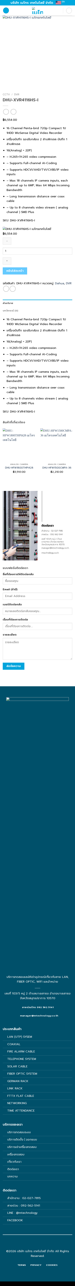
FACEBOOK (15, 1220)
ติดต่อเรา (13, 1169)
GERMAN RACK (17, 1081)
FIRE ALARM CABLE (21, 1051)
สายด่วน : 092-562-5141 (23, 1205)
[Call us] (39, 1245)
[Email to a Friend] (13, 289)
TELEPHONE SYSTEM (21, 1059)
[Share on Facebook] (6, 289)
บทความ (12, 1176)
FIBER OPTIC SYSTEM (22, 1074)
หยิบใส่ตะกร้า (15, 271)
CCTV (6, 94)
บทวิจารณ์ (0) (10, 310)
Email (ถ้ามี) (10, 589)
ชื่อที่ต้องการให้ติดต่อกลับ (18, 574)
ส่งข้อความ (13, 666)
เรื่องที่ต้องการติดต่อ (15, 620)
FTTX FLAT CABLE (20, 1096)
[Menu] (6, 10)
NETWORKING (17, 1103)
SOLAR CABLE (17, 1066)
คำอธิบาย (8, 303)
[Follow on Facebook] (35, 1245)
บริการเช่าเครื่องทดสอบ (22, 1147)
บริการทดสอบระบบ (19, 1132)
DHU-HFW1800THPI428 (19, 467)
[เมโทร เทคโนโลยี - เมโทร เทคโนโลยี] (37, 10)
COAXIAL (13, 1044)
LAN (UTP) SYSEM (19, 1037)
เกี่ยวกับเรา (14, 1162)
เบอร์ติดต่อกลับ (12, 604)
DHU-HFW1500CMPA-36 (56, 467)
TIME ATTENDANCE (21, 1110)
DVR (16, 94)
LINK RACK (15, 1088)
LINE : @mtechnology (22, 1213)
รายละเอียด (10, 635)
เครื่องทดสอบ (15, 1154)
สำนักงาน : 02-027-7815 (24, 1198)
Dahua (59, 283)
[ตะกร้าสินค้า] (69, 10)
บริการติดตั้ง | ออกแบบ (22, 1139)
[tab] (37, 303)
